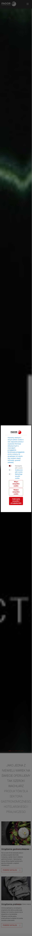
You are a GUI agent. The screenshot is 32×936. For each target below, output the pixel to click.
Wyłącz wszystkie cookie (16, 492)
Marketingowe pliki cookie (18, 476)
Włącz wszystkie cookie (16, 484)
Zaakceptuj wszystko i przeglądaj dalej (16, 501)
